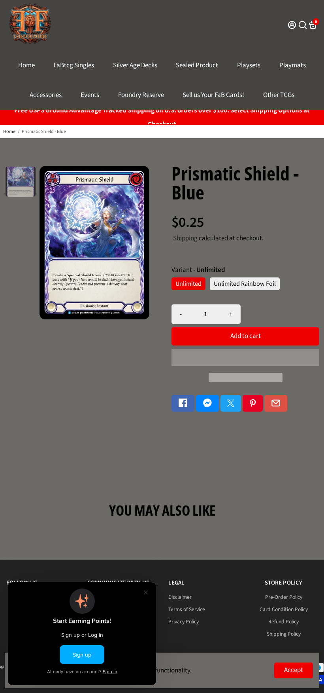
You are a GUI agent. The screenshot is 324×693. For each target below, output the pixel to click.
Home (26, 65)
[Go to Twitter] (230, 403)
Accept (293, 670)
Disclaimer (180, 597)
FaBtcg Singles (74, 65)
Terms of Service (186, 609)
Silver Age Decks (135, 65)
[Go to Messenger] (207, 403)
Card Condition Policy (284, 609)
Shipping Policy (284, 634)
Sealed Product (197, 65)
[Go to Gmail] (275, 403)
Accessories (46, 95)
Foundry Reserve (141, 95)
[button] (245, 357)
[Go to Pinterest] (253, 403)
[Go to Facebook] (182, 403)
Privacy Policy (183, 621)
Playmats (292, 65)
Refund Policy (283, 621)
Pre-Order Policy (283, 597)
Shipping (186, 238)
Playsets (248, 65)
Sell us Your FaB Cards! (213, 95)
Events (90, 95)
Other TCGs (278, 95)
